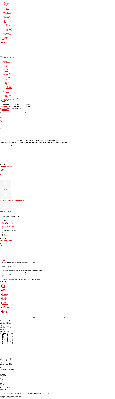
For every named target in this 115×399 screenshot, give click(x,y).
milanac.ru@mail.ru (9, 397)
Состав (3, 89)
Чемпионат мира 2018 (9, 27)
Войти (3, 245)
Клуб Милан (6, 10)
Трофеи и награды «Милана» (8, 36)
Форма (5, 32)
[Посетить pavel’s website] (3, 271)
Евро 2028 (7, 9)
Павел (3, 272)
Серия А (5, 20)
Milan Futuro (6, 2)
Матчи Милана (6, 17)
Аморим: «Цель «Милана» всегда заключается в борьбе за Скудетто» (16, 268)
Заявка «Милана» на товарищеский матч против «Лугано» (12, 200)
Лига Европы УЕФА (7, 14)
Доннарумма (27, 317)
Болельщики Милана (7, 3)
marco (1, 115)
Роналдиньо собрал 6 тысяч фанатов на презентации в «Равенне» (16, 264)
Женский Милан (4, 290)
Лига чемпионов (6, 15)
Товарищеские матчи (7, 81)
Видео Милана (6, 4)
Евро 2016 (7, 6)
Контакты (3, 42)
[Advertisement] (27, 50)
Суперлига (3, 306)
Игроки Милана (6, 68)
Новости (3, 60)
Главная (3, 59)
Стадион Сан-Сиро (7, 37)
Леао (55, 317)
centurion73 (4, 264)
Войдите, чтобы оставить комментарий (8, 222)
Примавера (5, 19)
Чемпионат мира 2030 (9, 30)
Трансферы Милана (7, 23)
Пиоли (82, 317)
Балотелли (10, 317)
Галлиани (20, 317)
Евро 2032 (3, 289)
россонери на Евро (7, 5)
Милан (66, 317)
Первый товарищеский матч (6, 211)
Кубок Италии (6, 12)
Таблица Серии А (5, 41)
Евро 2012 (7, 64)
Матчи (3, 39)
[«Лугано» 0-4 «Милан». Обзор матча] (5, 187)
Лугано (3, 170)
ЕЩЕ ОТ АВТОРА (13, 178)
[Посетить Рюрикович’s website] (3, 260)
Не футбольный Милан (7, 77)
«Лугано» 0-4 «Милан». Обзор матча (7, 189)
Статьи (5, 22)
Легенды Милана (6, 72)
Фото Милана (6, 24)
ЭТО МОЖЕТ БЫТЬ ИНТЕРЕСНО (5, 178)
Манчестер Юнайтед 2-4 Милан (6, 106)
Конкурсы (5, 11)
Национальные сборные (7, 18)
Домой (1, 108)
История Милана (6, 33)
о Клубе (3, 90)
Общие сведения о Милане (8, 34)
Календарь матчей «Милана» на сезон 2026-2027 (11, 98)
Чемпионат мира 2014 (9, 85)
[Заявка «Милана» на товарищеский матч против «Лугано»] (5, 198)
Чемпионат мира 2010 (9, 26)
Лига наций (4, 297)
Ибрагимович (36, 317)
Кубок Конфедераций (7, 13)
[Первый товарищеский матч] (5, 209)
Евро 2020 (7, 7)
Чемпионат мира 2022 (9, 28)
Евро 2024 (7, 8)
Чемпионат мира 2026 (9, 29)
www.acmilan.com (46, 393)
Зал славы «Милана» (7, 35)
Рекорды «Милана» (7, 94)
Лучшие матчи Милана (7, 16)
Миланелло (5, 38)
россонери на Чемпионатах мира (9, 25)
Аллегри (2, 317)
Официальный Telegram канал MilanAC (6, 166)
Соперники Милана (7, 21)
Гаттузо (23, 317)
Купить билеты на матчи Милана (9, 40)
